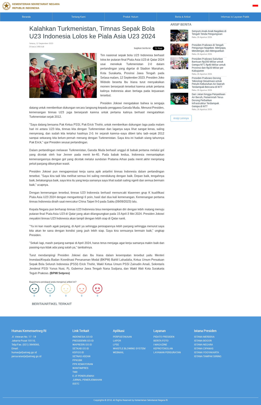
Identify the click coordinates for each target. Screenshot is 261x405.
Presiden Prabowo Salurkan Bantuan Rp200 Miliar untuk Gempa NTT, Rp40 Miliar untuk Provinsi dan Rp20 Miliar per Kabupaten (208, 64)
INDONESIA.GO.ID (82, 336)
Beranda (26, 16)
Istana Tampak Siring (207, 356)
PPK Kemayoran (82, 364)
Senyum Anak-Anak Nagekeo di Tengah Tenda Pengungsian (209, 33)
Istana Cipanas (203, 348)
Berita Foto (160, 340)
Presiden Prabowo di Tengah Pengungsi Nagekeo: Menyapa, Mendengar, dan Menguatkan (209, 47)
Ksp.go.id (78, 352)
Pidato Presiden (163, 336)
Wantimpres (80, 368)
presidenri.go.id (83, 340)
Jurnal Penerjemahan (87, 379)
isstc (75, 383)
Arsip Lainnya (181, 118)
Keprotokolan (163, 348)
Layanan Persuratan (167, 352)
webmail (118, 352)
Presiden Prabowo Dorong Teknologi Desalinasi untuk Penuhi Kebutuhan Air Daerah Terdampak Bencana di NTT (208, 82)
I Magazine (160, 344)
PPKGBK (77, 360)
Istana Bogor (203, 340)
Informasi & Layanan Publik (235, 16)
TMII (74, 372)
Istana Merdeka (204, 336)
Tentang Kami (78, 16)
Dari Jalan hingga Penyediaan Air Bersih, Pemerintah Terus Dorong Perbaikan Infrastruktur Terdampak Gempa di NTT (208, 100)
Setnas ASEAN (81, 356)
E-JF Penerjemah (83, 375)
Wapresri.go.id (82, 344)
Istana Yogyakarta (206, 352)
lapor (117, 340)
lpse (116, 344)
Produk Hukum (130, 16)
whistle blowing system (129, 348)
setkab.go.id (80, 348)
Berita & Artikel (183, 16)
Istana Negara (203, 344)
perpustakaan (122, 336)
